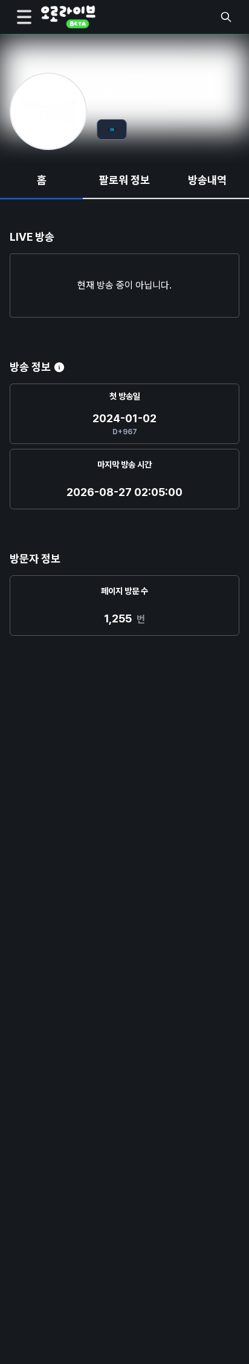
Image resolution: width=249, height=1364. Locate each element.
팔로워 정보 (124, 180)
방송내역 (207, 180)
